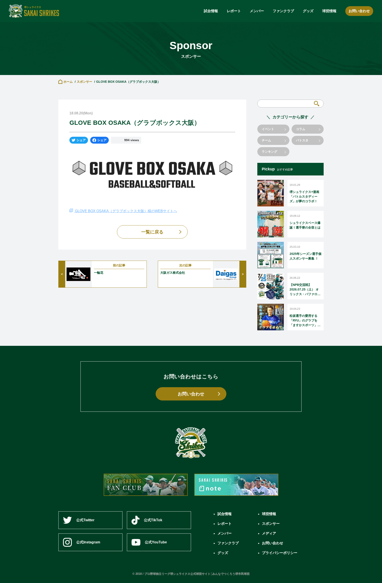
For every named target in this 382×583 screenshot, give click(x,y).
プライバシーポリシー (279, 553)
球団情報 (329, 11)
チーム (266, 140)
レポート (234, 11)
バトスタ (302, 140)
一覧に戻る (152, 231)
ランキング (269, 151)
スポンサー (84, 81)
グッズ (308, 11)
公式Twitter (85, 520)
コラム (300, 129)
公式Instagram (88, 542)
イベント (268, 129)
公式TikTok (153, 520)
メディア (269, 533)
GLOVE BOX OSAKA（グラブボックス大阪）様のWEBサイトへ (125, 211)
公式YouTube (156, 542)
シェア (81, 140)
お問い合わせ (359, 11)
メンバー (257, 11)
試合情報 (211, 11)
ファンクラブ (283, 11)
